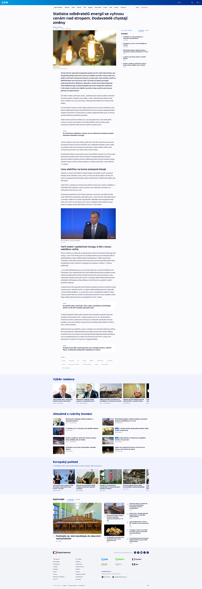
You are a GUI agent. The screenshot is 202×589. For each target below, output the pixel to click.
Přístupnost (82, 585)
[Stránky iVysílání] (136, 559)
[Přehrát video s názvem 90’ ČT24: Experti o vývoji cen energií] (88, 224)
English (65, 585)
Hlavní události (58, 7)
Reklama (78, 561)
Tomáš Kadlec (100, 360)
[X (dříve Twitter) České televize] (144, 552)
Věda (110, 7)
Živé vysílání (56, 561)
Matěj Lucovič (56, 27)
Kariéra (78, 571)
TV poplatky (56, 564)
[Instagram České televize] (135, 552)
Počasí (105, 7)
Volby (73, 7)
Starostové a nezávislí (73, 364)
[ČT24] (5, 2)
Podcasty (123, 7)
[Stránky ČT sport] (120, 559)
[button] (88, 223)
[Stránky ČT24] (105, 559)
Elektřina (91, 360)
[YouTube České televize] (141, 552)
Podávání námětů (80, 574)
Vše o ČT (55, 579)
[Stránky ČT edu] (135, 564)
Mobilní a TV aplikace (58, 577)
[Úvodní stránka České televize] (62, 552)
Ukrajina (67, 7)
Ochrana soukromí (72, 585)
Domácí (79, 7)
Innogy (96, 364)
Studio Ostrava (80, 566)
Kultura (116, 7)
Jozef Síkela (110, 360)
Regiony (90, 7)
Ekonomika (98, 7)
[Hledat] (192, 2)
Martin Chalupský (66, 368)
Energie (84, 360)
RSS (148, 585)
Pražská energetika (87, 364)
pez (61, 27)
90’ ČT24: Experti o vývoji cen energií (70, 240)
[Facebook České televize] (138, 552)
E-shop (55, 574)
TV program (56, 559)
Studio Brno (79, 564)
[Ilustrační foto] (84, 48)
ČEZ (78, 360)
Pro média (78, 559)
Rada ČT (78, 569)
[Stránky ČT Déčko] (104, 564)
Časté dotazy (79, 577)
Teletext (55, 566)
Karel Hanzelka (104, 364)
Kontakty (78, 579)
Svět (84, 7)
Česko (63, 364)
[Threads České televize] (147, 552)
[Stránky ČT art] (119, 564)
